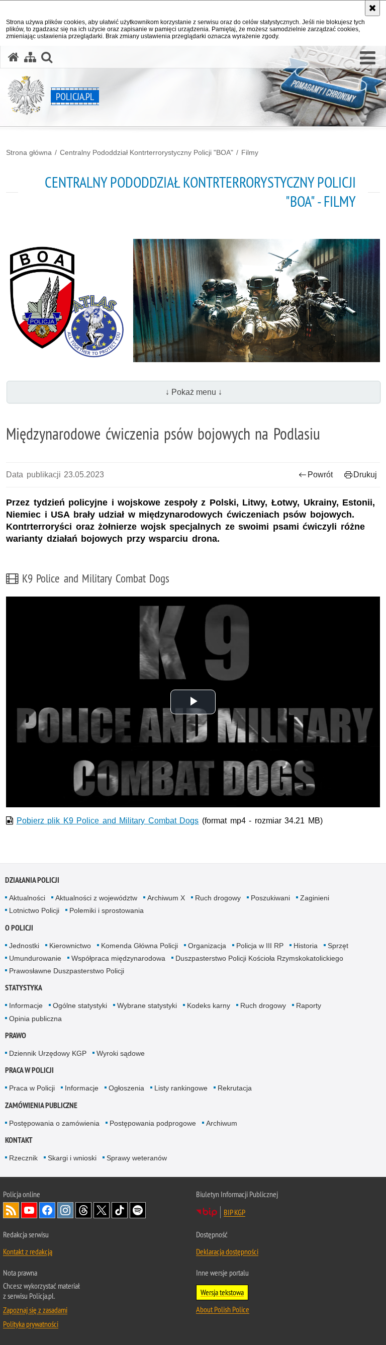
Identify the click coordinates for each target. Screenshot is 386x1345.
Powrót (320, 474)
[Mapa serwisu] (30, 57)
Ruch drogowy (218, 898)
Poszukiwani (270, 898)
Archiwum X (166, 898)
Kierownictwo (70, 946)
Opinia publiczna (35, 1019)
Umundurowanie (35, 958)
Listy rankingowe (181, 1088)
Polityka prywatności (30, 1324)
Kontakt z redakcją (27, 1251)
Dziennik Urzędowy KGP (47, 1053)
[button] (367, 58)
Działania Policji (32, 880)
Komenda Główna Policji (139, 946)
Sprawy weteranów (137, 1158)
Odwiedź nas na (29, 1210)
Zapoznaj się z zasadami (35, 1310)
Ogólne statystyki (80, 1005)
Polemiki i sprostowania (106, 910)
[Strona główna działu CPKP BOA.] (65, 300)
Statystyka (23, 987)
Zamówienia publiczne (41, 1105)
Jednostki (24, 946)
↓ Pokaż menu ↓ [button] (193, 392)
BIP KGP (234, 1212)
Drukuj (365, 474)
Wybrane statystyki (147, 1005)
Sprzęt (338, 946)
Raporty (308, 1005)
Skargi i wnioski (72, 1158)
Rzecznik (23, 1158)
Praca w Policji (29, 1070)
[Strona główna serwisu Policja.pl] (13, 57)
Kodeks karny (208, 1005)
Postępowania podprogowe (153, 1123)
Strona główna (29, 152)
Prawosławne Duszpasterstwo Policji (66, 971)
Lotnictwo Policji (34, 910)
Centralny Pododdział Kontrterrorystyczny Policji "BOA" (146, 152)
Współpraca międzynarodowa (118, 958)
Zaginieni (314, 898)
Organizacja (207, 946)
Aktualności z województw (96, 898)
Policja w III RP (259, 946)
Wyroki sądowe (120, 1053)
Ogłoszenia (126, 1088)
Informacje (26, 1005)
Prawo (15, 1035)
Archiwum (221, 1123)
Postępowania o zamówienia (54, 1123)
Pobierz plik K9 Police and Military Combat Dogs (108, 820)
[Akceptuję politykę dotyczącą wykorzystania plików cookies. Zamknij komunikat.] (372, 8)
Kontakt (19, 1140)
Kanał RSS (11, 1210)
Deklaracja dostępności (227, 1251)
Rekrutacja (235, 1088)
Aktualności (27, 898)
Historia (306, 946)
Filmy (249, 152)
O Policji (19, 927)
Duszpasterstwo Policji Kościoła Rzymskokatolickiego (259, 958)
